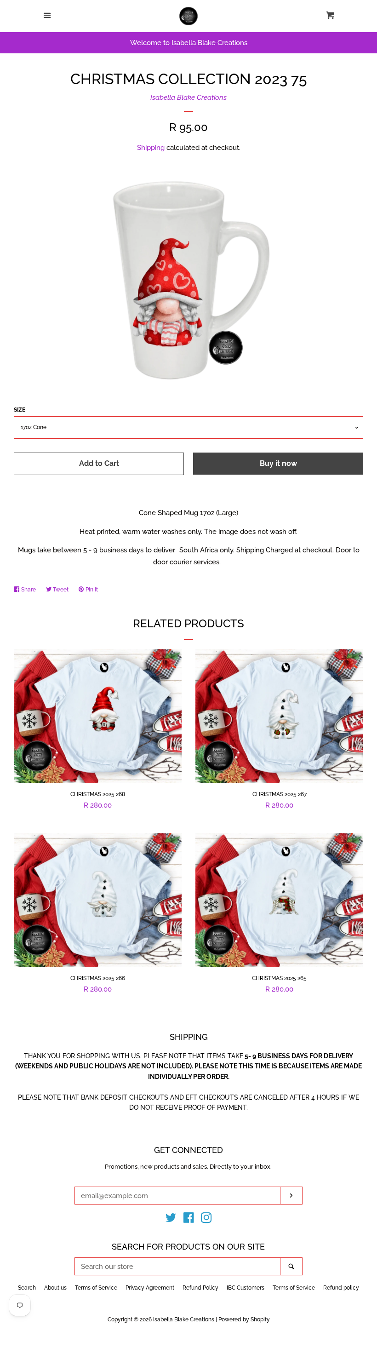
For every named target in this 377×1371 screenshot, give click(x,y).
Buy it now (278, 463)
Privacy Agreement (150, 1288)
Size (19, 410)
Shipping (151, 147)
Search (27, 1288)
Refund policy (341, 1288)
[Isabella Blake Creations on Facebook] (188, 1220)
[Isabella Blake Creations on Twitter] (171, 1220)
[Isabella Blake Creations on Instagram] (206, 1220)
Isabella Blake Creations (188, 97)
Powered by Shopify (244, 1319)
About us (55, 1288)
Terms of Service (96, 1288)
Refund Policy (200, 1288)
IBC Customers (245, 1288)
